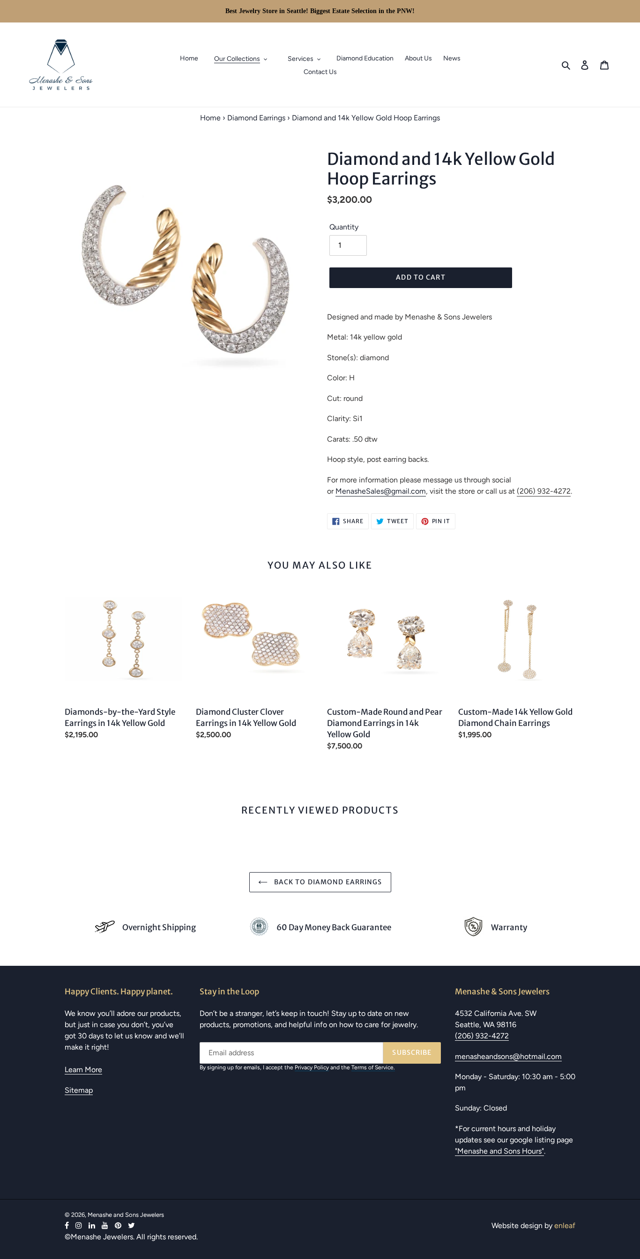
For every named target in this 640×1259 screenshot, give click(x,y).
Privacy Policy (312, 1067)
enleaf (564, 1225)
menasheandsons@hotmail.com (508, 1056)
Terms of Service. (373, 1067)
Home (210, 117)
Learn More (83, 1069)
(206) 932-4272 (544, 491)
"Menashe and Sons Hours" (499, 1151)
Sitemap (79, 1090)
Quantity (343, 226)
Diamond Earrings (256, 117)
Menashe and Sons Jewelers (126, 1214)
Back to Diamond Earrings (327, 882)
